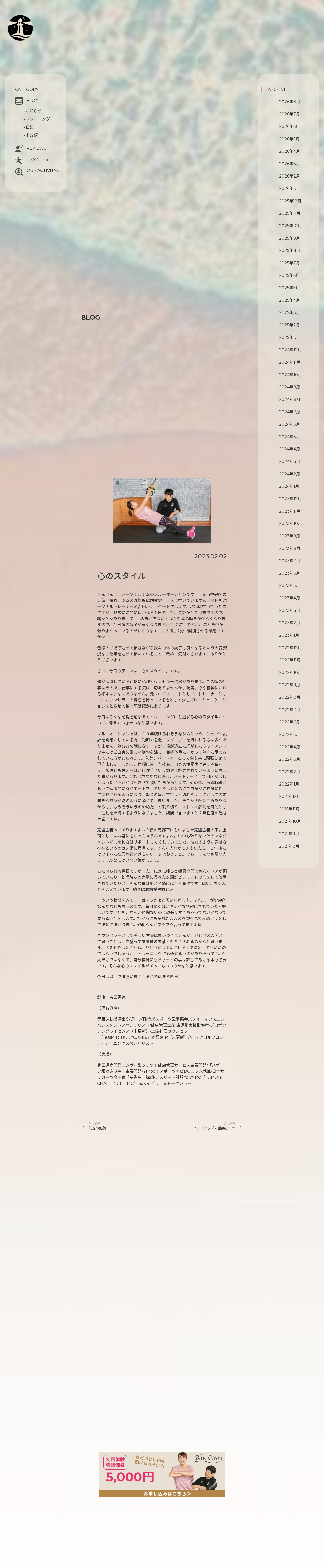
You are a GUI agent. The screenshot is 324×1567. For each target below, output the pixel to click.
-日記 (29, 127)
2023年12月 (290, 498)
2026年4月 (289, 151)
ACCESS (28, 50)
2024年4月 (289, 449)
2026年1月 (289, 188)
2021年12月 (290, 796)
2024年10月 (290, 374)
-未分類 (31, 135)
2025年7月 (289, 263)
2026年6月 (289, 126)
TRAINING (39, 25)
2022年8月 (289, 697)
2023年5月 (289, 585)
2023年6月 (289, 573)
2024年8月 (289, 399)
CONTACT (33, 44)
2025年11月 (289, 213)
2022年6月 (289, 722)
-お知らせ (33, 111)
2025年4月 (289, 300)
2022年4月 (289, 747)
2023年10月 (290, 523)
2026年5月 (289, 138)
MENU (34, 31)
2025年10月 (290, 225)
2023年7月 (289, 560)
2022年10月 (290, 672)
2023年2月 (289, 622)
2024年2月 (289, 474)
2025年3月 (289, 312)
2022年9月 (289, 684)
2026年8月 (289, 101)
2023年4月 (289, 598)
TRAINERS (37, 159)
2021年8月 (289, 846)
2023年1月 (289, 635)
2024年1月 (289, 486)
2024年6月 (289, 424)
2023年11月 (290, 511)
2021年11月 (289, 809)
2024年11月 (290, 362)
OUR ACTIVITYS (43, 170)
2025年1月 (289, 337)
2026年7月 (289, 114)
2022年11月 (290, 660)
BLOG (33, 100)
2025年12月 (290, 201)
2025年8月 (289, 250)
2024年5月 (289, 436)
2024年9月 (289, 387)
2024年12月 (290, 349)
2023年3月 (289, 610)
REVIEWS (36, 148)
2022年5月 (289, 734)
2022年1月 (289, 784)
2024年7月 (289, 411)
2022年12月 (290, 647)
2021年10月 (290, 821)
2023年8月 (289, 548)
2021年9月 (289, 833)
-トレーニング (37, 119)
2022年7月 (289, 709)
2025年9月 (289, 238)
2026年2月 (289, 176)
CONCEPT (38, 19)
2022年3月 (289, 759)
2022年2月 (289, 771)
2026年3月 (289, 163)
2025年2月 (289, 325)
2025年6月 (289, 275)
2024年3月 (289, 461)
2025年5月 (289, 287)
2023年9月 (289, 536)
